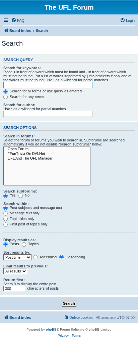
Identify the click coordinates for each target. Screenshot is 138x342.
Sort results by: (16, 252)
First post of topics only (28, 224)
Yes (12, 195)
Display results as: (19, 240)
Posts (14, 244)
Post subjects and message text (35, 208)
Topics (33, 244)
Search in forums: (19, 136)
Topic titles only (21, 219)
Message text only (24, 213)
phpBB (51, 329)
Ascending (48, 257)
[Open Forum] (47, 149)
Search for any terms (26, 97)
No (26, 195)
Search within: (16, 204)
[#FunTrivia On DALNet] (47, 154)
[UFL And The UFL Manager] (47, 158)
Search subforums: (20, 191)
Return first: (14, 280)
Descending (75, 257)
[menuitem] (17, 20)
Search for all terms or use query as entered (45, 91)
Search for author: (19, 105)
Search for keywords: (22, 68)
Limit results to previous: (25, 266)
